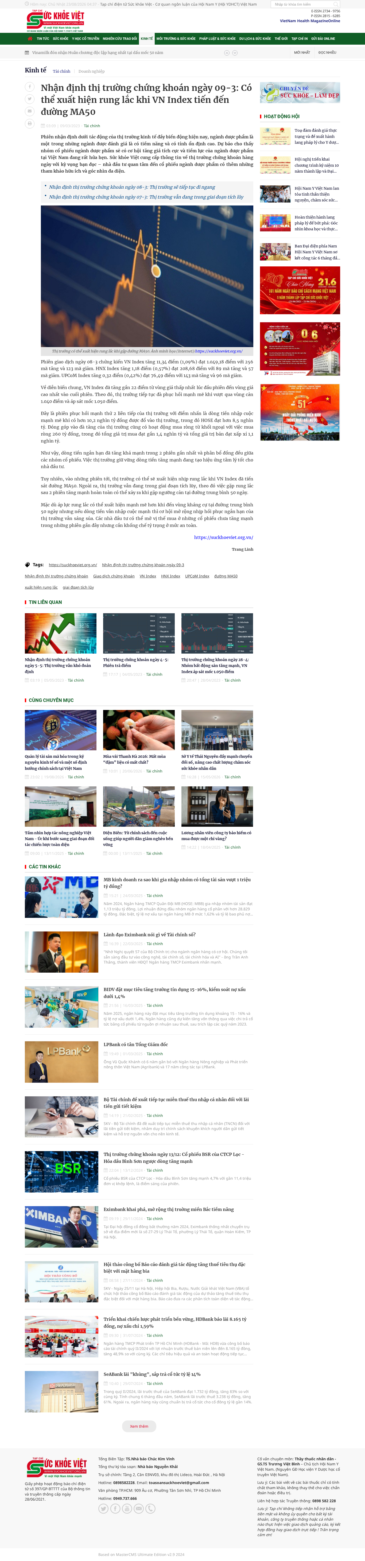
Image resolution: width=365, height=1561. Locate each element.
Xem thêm (139, 1426)
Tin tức (43, 39)
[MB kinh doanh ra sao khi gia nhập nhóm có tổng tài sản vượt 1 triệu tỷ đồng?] (61, 897)
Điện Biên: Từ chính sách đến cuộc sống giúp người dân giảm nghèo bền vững (138, 838)
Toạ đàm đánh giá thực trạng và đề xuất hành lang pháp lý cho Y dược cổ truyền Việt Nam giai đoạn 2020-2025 (316, 136)
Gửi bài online (323, 39)
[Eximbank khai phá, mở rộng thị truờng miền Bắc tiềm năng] (61, 1227)
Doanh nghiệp (92, 71)
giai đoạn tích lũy (78, 587)
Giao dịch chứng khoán (114, 575)
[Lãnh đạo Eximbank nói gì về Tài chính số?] (61, 952)
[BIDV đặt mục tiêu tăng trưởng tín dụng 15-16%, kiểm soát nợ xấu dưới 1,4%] (61, 1007)
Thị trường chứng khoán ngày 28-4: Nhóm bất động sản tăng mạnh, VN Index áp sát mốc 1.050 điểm (215, 665)
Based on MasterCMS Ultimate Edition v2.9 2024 (141, 1554)
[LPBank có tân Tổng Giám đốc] (61, 1062)
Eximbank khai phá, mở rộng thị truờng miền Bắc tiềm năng (169, 1209)
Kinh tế (147, 39)
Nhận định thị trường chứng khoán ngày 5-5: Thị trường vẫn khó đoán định (58, 665)
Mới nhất (302, 53)
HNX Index (170, 575)
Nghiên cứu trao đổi (120, 39)
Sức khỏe (60, 39)
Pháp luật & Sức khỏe (217, 39)
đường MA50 (226, 575)
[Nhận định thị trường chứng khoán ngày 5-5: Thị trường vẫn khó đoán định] (60, 633)
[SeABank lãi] (61, 1391)
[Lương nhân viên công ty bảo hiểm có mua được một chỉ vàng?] (217, 806)
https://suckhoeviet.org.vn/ (218, 351)
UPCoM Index (197, 575)
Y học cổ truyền (85, 39)
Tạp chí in (300, 39)
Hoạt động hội (282, 116)
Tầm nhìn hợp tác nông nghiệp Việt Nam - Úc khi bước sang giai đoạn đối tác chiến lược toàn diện (59, 838)
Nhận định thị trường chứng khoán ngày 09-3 (143, 564)
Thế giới (281, 39)
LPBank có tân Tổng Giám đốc (136, 1044)
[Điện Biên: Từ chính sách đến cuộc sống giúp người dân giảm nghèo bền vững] (139, 806)
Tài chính (61, 71)
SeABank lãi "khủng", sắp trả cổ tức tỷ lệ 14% (152, 1374)
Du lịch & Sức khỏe (255, 39)
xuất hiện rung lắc (41, 587)
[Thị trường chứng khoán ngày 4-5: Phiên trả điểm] (139, 633)
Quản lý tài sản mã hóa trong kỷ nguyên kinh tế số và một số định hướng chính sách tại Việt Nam (56, 762)
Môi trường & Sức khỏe (176, 39)
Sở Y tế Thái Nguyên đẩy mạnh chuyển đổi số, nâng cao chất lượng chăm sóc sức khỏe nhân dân (216, 762)
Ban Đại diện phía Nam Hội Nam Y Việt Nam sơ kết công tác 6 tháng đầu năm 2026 (317, 252)
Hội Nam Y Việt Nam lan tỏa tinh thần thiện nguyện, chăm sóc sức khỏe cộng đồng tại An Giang (317, 194)
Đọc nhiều (327, 53)
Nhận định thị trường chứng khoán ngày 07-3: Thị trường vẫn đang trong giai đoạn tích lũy (146, 197)
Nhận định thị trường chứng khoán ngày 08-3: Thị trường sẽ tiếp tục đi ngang (132, 187)
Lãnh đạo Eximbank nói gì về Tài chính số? (150, 934)
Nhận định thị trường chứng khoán (56, 575)
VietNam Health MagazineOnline (310, 20)
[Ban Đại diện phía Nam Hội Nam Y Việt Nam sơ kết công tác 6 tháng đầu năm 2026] (275, 252)
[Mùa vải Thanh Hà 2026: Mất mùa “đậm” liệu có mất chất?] (139, 730)
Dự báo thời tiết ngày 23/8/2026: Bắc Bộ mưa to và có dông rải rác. (92, 52)
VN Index (148, 575)
